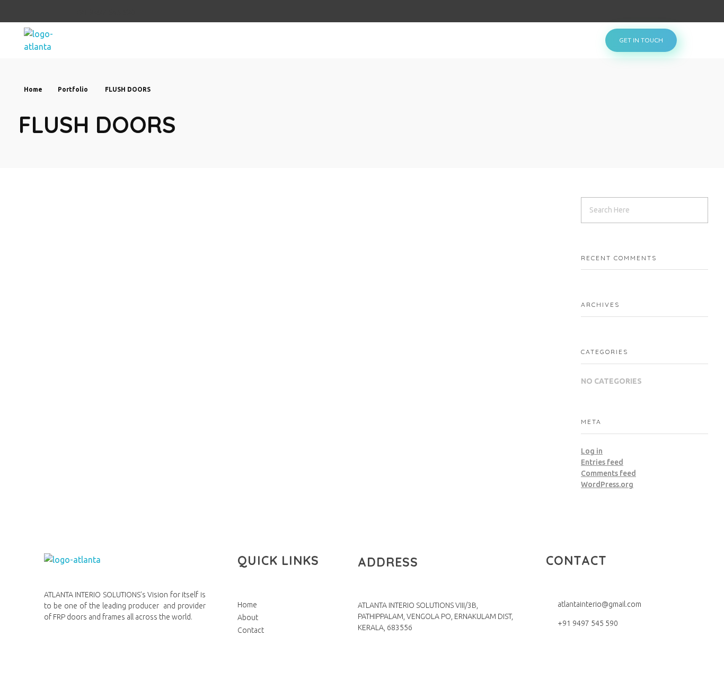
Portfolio (73, 89)
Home (33, 89)
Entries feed (602, 462)
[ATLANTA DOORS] (52, 40)
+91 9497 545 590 (105, 12)
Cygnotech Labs (292, 684)
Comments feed (608, 473)
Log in (592, 451)
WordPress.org (607, 484)
